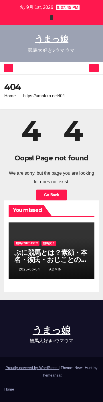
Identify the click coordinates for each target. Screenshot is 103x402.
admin (55, 269)
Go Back (51, 195)
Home (10, 95)
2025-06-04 (30, 269)
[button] (84, 67)
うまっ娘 (51, 38)
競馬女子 (49, 243)
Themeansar (51, 375)
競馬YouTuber (27, 243)
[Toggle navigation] (94, 68)
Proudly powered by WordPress (32, 368)
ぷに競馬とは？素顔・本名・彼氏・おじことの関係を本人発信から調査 (51, 259)
